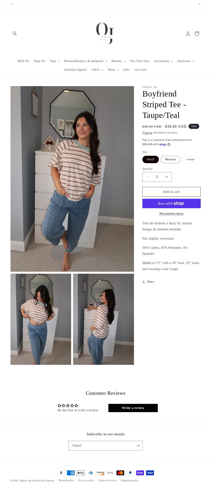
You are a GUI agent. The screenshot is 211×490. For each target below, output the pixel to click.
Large (193, 160)
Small (151, 159)
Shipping (147, 132)
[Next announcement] (199, 4)
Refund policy (66, 480)
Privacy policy (86, 480)
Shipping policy (129, 480)
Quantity (147, 168)
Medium (170, 159)
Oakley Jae (26, 480)
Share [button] (150, 281)
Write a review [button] (133, 408)
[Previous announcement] (11, 4)
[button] (14, 33)
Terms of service (108, 480)
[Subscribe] (137, 446)
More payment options (171, 213)
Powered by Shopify (43, 480)
